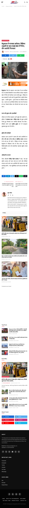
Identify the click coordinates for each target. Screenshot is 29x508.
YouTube (4, 469)
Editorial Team (6, 500)
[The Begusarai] (14, 2)
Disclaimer (22, 498)
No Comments (24, 51)
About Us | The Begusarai (12, 498)
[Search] (27, 2)
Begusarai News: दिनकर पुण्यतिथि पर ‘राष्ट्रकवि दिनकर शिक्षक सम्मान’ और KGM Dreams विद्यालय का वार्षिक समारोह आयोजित (18, 330)
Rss (2, 480)
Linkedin (3, 467)
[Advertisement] (14, 23)
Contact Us (23, 500)
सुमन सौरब (7, 51)
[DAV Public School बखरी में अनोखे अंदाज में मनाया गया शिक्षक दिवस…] (5, 339)
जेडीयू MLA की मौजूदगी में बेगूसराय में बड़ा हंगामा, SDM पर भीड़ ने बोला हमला (7, 185)
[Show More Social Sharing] (26, 55)
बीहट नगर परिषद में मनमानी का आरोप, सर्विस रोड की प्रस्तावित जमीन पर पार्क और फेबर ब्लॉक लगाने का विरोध (17, 392)
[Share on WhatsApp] (20, 55)
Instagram (4, 462)
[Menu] (2, 2)
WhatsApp (4, 471)
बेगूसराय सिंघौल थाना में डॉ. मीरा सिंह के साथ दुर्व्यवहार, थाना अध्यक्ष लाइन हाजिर (21, 185)
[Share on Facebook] (5, 55)
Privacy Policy (15, 500)
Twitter (3, 465)
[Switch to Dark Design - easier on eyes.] (25, 2)
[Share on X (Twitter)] (13, 55)
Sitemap (3, 482)
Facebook (4, 460)
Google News (5, 484)
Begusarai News (5, 40)
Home (3, 498)
